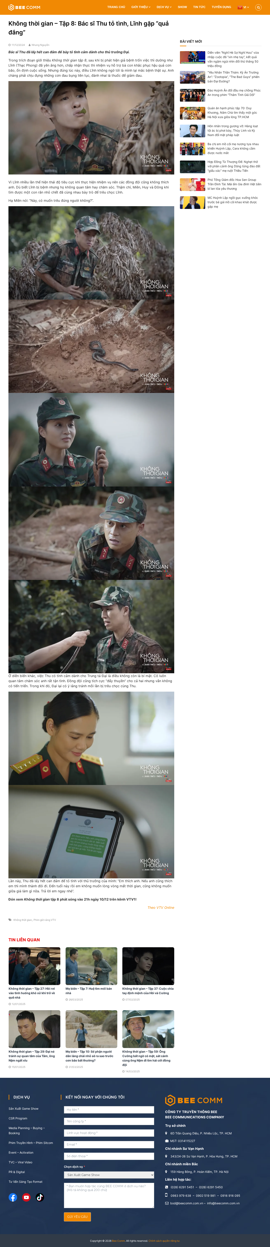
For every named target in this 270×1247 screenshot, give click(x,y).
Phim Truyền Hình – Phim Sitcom (31, 1143)
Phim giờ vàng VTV (45, 919)
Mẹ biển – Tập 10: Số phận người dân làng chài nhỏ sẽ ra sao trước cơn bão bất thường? (89, 1056)
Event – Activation (21, 1152)
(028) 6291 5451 (182, 1187)
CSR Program (18, 1118)
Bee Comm (118, 1240)
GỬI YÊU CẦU (77, 1217)
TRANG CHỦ (116, 7)
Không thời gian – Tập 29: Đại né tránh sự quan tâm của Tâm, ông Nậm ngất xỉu (32, 1056)
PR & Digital (17, 1172)
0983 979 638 (181, 1195)
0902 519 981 (206, 1195)
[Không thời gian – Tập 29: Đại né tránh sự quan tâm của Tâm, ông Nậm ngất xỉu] (35, 1029)
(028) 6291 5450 (211, 1187)
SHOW (182, 7)
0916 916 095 (230, 1195)
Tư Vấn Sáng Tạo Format (25, 1181)
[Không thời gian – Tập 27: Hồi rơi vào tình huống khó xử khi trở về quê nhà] (35, 966)
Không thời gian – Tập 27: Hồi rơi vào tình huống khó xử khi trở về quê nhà (32, 993)
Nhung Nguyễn (40, 44)
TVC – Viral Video (20, 1162)
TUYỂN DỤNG (221, 7)
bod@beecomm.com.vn (186, 1203)
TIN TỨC (199, 7)
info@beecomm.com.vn (223, 1203)
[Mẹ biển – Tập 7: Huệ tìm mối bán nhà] (91, 966)
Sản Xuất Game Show (23, 1108)
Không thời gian (23, 919)
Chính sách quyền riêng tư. (164, 1240)
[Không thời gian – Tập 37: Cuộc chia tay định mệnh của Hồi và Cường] (148, 966)
